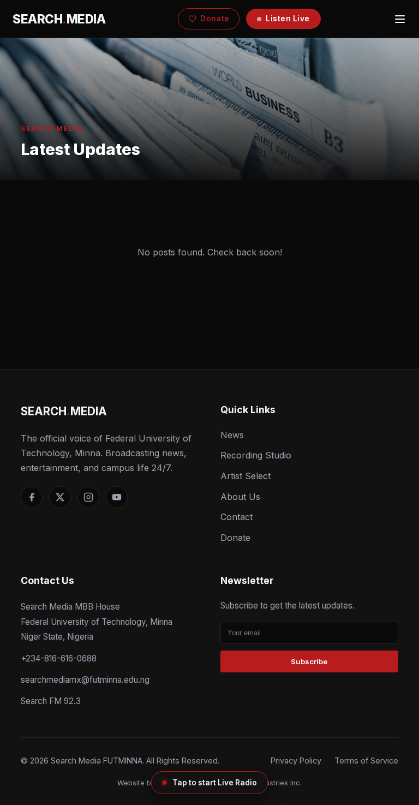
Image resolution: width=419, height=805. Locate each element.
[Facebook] (32, 497)
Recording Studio (255, 455)
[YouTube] (117, 497)
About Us (240, 496)
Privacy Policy (296, 760)
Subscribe (309, 661)
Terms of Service (366, 760)
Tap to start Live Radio (214, 782)
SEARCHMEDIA (59, 18)
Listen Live (288, 18)
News (232, 435)
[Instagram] (88, 497)
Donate (214, 18)
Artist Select (245, 475)
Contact (236, 516)
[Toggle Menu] (399, 19)
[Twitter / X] (60, 497)
